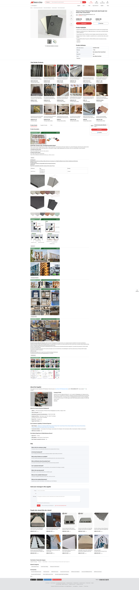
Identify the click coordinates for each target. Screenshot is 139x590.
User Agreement (75, 586)
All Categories (34, 5)
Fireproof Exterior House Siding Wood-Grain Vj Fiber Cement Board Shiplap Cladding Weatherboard (36, 529)
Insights (92, 582)
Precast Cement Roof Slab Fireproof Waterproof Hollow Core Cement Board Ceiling (68, 529)
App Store (33, 579)
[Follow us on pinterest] (106, 579)
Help (89, 5)
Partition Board (67, 425)
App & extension (95, 5)
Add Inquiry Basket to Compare (52, 45)
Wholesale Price (76, 582)
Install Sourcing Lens (57, 579)
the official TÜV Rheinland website (62, 388)
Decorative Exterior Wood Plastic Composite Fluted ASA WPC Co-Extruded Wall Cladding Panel (88, 98)
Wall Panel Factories (54, 571)
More (31, 576)
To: (35, 493)
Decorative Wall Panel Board (36, 574)
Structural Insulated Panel (42, 427)
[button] (80, 2)
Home (31, 7)
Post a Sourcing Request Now (60, 505)
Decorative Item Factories (64, 571)
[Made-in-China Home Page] (36, 2)
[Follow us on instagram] (103, 579)
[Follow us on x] (101, 579)
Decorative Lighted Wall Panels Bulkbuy (61, 574)
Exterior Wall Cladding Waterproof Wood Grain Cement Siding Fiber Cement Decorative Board (53, 529)
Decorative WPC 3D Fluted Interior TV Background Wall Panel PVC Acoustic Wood (62, 78)
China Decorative (46, 571)
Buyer (84, 5)
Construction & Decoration (38, 7)
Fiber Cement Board (61, 7)
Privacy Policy (86, 586)
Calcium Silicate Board (81, 425)
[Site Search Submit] (84, 2)
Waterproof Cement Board (54, 566)
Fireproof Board (54, 425)
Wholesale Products (69, 582)
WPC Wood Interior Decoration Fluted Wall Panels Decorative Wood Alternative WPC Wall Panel (50, 98)
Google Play (39, 579)
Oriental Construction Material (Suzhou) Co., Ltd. (87, 14)
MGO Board (49, 425)
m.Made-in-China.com (72, 584)
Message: (34, 496)
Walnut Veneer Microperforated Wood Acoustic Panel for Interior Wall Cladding (88, 78)
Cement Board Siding (44, 566)
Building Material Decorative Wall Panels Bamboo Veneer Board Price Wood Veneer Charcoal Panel (63, 117)
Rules (108, 5)
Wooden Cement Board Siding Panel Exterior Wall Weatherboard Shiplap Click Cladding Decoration (37, 551)
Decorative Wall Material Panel (87, 571)
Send (38, 505)
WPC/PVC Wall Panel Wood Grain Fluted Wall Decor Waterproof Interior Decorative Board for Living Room (102, 78)
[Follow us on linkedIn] (108, 579)
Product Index (88, 582)
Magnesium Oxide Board (42, 425)
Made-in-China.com (65, 584)
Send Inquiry (83, 23)
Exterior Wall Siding (50, 427)
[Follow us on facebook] (100, 579)
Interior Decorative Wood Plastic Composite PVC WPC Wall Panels (36, 98)
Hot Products (47, 582)
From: (35, 490)
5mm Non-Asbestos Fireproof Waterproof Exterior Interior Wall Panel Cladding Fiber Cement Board (101, 529)
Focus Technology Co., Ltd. (62, 586)
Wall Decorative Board (97, 571)
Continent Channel (82, 582)
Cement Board (54, 7)
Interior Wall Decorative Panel (48, 574)
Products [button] (48, 2)
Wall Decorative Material (75, 571)
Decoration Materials (47, 7)
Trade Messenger (47, 579)
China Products (53, 582)
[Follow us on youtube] (104, 579)
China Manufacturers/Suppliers (60, 582)
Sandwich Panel (74, 425)
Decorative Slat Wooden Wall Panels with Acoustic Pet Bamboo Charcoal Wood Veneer (50, 117)
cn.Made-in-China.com (79, 584)
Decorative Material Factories (36, 571)
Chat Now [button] (101, 23)
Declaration (81, 586)
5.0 (95, 126)
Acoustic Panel (34, 427)
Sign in (107, 2)
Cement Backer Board (35, 566)
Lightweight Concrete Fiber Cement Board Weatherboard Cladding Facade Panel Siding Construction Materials (85, 551)
